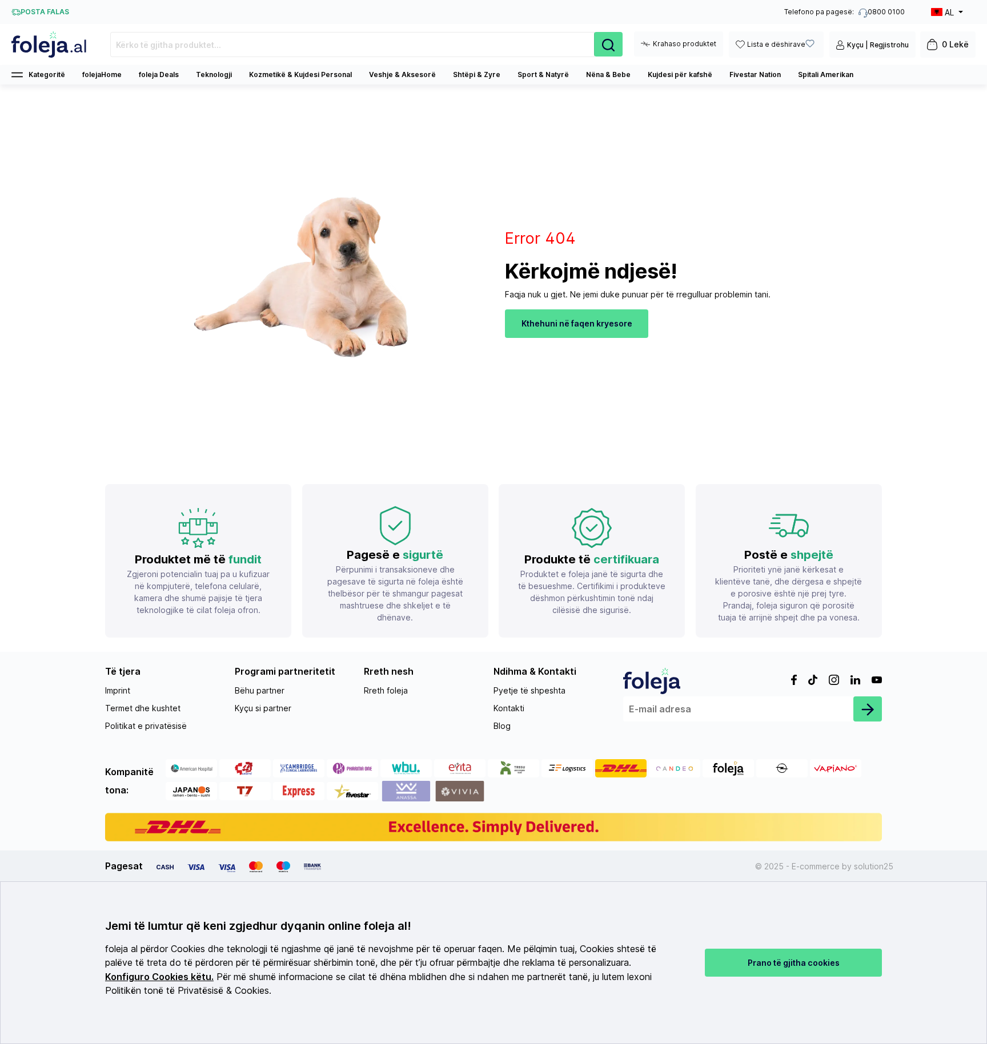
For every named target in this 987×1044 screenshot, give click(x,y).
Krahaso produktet (684, 43)
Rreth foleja (386, 690)
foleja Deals (159, 74)
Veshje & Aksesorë (402, 74)
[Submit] (867, 708)
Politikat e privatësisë (146, 726)
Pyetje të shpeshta (529, 690)
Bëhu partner (259, 690)
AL (949, 12)
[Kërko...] (608, 44)
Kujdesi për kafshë (680, 74)
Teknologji (214, 74)
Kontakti (509, 708)
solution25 (873, 866)
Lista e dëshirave (776, 44)
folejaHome (102, 74)
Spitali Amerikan (825, 74)
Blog (502, 726)
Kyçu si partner (263, 708)
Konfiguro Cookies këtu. (159, 977)
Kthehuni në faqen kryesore (576, 323)
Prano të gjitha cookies (794, 963)
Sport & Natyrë (543, 74)
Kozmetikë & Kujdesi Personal (300, 74)
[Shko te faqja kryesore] (49, 44)
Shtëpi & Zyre (476, 74)
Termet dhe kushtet (142, 708)
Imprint (117, 690)
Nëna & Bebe (608, 74)
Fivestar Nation (755, 74)
